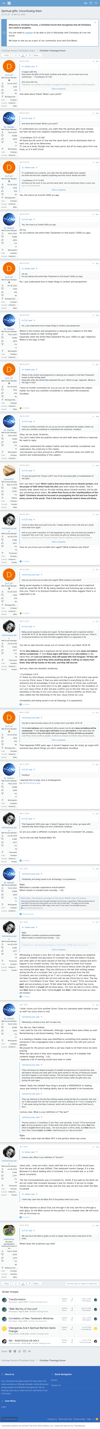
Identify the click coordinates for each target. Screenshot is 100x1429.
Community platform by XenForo (27, 1426)
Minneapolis (12, 149)
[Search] (96, 3)
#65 (97, 264)
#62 (97, 113)
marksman (9, 1239)
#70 (97, 514)
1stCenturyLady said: (31, 575)
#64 (97, 214)
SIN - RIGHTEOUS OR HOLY (24, 1340)
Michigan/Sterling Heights (14, 97)
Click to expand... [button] (59, 89)
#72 (97, 622)
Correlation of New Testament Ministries (31, 1318)
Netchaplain (13, 1302)
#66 (97, 315)
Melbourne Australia (12, 1268)
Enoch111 (9, 479)
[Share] (93, 61)
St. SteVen (9, 127)
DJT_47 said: (27, 118)
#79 (97, 1147)
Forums (54, 1380)
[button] (4, 3)
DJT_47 (7, 14)
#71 (97, 570)
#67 (97, 365)
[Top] (93, 1419)
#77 (97, 922)
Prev (7, 55)
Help (89, 1419)
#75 (97, 814)
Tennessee (13, 553)
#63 (97, 162)
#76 (97, 869)
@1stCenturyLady (31, 783)
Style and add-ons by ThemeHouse (70, 1426)
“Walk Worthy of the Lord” (23, 1308)
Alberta (14, 498)
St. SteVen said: (28, 66)
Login (3, 1407)
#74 (97, 765)
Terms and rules (65, 1419)
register (29, 32)
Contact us (56, 1385)
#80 (97, 1226)
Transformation (17, 1299)
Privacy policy (79, 1419)
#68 (97, 416)
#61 (97, 61)
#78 (97, 1005)
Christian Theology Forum (38, 1302)
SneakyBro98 (13, 1334)
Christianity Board (9, 1419)
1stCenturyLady (14, 1343)
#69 (97, 466)
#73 (97, 713)
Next (36, 55)
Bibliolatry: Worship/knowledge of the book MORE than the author (53, 898)
